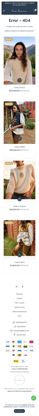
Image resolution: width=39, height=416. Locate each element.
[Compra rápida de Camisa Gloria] (19, 255)
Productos (19, 294)
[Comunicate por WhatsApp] (33, 398)
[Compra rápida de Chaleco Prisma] (19, 80)
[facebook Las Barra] (22, 286)
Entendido (19, 411)
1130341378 (21, 326)
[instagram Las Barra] (16, 286)
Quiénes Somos (19, 307)
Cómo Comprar (19, 303)
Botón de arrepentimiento (24, 391)
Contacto (19, 298)
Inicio (19, 316)
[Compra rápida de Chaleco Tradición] (19, 199)
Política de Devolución (19, 311)
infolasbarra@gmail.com (21, 331)
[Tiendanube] (19, 369)
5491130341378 (21, 322)
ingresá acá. (11, 391)
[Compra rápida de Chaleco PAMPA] (19, 139)
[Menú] (4, 10)
